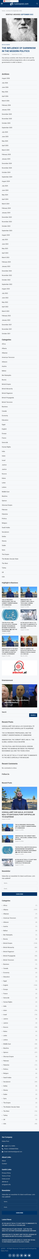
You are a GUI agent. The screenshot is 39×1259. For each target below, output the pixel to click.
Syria (20, 1098)
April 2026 (5, 96)
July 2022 (5, 293)
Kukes (20, 1031)
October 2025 (6, 123)
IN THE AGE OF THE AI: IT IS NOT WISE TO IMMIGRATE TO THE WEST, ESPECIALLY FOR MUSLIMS (26, 861)
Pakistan (20, 1061)
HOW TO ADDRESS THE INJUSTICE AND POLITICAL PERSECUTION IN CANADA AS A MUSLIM (28, 651)
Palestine (20, 1065)
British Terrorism (20, 960)
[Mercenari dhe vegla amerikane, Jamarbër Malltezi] (19, 695)
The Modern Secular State (20, 1107)
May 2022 (5, 302)
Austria (20, 926)
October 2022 (6, 280)
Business (20, 964)
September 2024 (7, 177)
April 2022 (5, 307)
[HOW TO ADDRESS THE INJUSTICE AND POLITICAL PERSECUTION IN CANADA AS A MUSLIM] (29, 641)
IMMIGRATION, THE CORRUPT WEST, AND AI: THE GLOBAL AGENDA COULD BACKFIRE (26, 837)
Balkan (20, 930)
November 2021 (7, 329)
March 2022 (5, 311)
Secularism (20, 1082)
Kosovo (20, 1027)
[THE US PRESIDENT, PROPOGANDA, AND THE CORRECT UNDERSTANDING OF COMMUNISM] (7, 827)
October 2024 (6, 172)
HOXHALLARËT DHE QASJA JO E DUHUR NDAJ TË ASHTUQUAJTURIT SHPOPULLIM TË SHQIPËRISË (18, 814)
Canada (20, 968)
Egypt (20, 981)
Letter (20, 1035)
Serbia (20, 1086)
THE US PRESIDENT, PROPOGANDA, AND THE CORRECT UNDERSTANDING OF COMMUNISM (25, 826)
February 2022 (6, 316)
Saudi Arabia (20, 1077)
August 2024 (6, 181)
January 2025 (6, 159)
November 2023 (7, 221)
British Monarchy (20, 947)
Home (3, 10)
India (20, 1006)
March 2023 (5, 257)
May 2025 (5, 141)
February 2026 (6, 105)
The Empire (20, 1103)
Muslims (20, 1048)
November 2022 (7, 275)
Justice (20, 1019)
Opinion (20, 1052)
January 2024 (6, 213)
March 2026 (5, 101)
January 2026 (6, 110)
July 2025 (5, 132)
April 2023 (5, 253)
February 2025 (6, 154)
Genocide (20, 998)
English (20, 985)
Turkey (20, 1115)
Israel (20, 1014)
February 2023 (6, 262)
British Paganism (20, 951)
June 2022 (5, 298)
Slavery (20, 1090)
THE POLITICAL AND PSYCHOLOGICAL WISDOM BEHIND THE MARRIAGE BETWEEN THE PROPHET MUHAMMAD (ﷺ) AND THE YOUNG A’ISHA (18, 749)
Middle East (20, 1044)
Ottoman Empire (20, 1056)
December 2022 (7, 271)
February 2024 (6, 208)
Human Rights (20, 1002)
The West (20, 1111)
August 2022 (6, 289)
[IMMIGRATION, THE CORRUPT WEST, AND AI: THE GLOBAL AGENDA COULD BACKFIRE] (7, 839)
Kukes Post (6, 54)
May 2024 (5, 195)
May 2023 (5, 248)
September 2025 (7, 127)
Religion (20, 1073)
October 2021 (6, 333)
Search (4, 712)
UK (20, 1119)
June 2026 (5, 87)
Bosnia (20, 939)
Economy (20, 972)
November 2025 (7, 119)
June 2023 (5, 244)
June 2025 (5, 136)
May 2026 (5, 92)
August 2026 (6, 78)
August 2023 (6, 235)
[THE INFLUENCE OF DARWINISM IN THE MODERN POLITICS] (19, 29)
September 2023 (7, 230)
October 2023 (6, 226)
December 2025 (7, 114)
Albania (20, 909)
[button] (3, 695)
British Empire (20, 943)
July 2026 (5, 83)
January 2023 (6, 266)
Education (20, 977)
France (20, 993)
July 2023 (5, 239)
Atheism (20, 922)
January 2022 (6, 320)
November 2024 (7, 168)
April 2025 (5, 145)
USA (20, 1124)
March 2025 (5, 150)
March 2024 (5, 204)
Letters (20, 1040)
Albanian (20, 914)
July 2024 (5, 186)
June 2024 (5, 190)
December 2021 (7, 324)
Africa (20, 905)
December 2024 (7, 163)
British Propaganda (20, 956)
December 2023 (7, 217)
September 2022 (7, 284)
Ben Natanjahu (20, 935)
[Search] (37, 3)
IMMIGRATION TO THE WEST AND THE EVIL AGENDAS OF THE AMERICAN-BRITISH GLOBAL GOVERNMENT (10, 651)
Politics (20, 1069)
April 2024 (5, 199)
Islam (20, 1010)
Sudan (20, 1094)
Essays (20, 989)
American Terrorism (20, 918)
